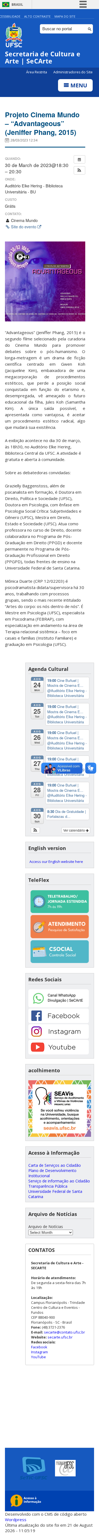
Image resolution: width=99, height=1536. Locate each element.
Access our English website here (56, 861)
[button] (79, 170)
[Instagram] (58, 1037)
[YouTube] (58, 1053)
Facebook (39, 1347)
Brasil (17, 4)
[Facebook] (58, 1021)
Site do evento (23, 226)
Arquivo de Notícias (45, 1226)
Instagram (39, 1351)
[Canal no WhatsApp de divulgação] (58, 1006)
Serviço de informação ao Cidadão (59, 1181)
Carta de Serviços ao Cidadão (54, 1165)
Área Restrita (37, 72)
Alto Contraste (37, 16)
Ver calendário (74, 830)
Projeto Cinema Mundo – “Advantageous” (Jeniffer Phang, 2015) (42, 123)
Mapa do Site (64, 16)
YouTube (38, 1356)
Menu (78, 85)
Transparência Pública (47, 1186)
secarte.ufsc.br (60, 1337)
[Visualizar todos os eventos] (79, 159)
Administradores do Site (73, 72)
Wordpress (15, 1519)
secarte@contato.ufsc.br (64, 1332)
